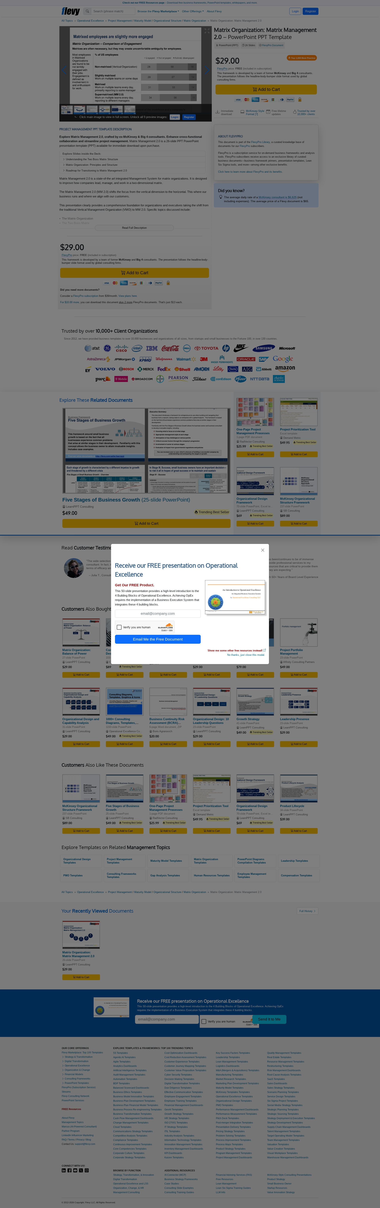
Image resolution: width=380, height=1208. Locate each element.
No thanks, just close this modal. (246, 654)
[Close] (263, 550)
